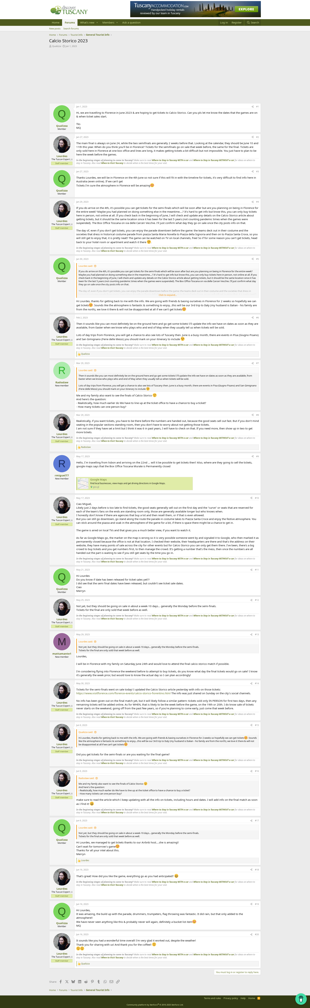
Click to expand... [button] (168, 295)
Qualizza (56, 46)
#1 (257, 106)
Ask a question (131, 22)
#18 (257, 869)
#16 (257, 771)
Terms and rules (212, 998)
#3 (257, 171)
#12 (257, 600)
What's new (87, 22)
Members (108, 22)
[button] (97, 22)
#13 (257, 634)
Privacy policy (231, 998)
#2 (257, 137)
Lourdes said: (86, 266)
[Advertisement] (155, 74)
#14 (257, 683)
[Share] (252, 107)
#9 (257, 456)
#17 (257, 820)
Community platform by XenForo (155, 1004)
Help (243, 998)
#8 (257, 415)
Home (55, 22)
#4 (257, 201)
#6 (257, 317)
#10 (257, 498)
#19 (257, 904)
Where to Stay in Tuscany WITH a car (170, 160)
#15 (257, 725)
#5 (257, 259)
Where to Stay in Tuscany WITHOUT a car (213, 160)
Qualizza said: (86, 732)
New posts (54, 28)
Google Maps (98, 479)
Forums (70, 22)
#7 (257, 363)
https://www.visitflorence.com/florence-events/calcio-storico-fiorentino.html (123, 693)
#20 (257, 934)
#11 (257, 569)
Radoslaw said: (86, 778)
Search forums (71, 28)
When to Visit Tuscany (112, 163)
